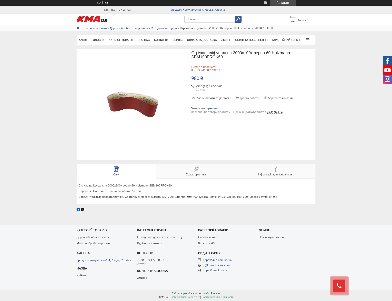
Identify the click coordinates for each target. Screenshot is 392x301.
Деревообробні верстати (93, 237)
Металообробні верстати (93, 243)
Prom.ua (215, 293)
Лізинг (226, 40)
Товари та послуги (94, 28)
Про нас (144, 40)
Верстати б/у (206, 243)
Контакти (161, 40)
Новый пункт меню (271, 237)
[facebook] (78, 210)
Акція (83, 40)
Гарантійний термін (286, 40)
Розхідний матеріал (164, 28)
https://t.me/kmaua (215, 270)
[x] (82, 210)
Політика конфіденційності (217, 297)
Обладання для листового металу (160, 237)
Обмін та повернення (251, 40)
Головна (97, 40)
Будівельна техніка (149, 243)
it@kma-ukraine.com (216, 265)
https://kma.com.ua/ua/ (218, 260)
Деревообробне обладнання (129, 28)
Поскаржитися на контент (185, 297)
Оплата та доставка (202, 40)
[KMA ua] (92, 19)
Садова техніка (208, 237)
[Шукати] (238, 19)
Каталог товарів (121, 40)
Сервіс (178, 40)
